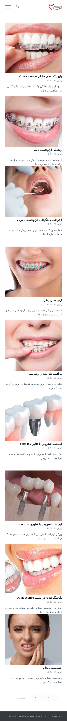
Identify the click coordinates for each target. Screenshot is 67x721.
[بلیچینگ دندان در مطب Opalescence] (33, 569)
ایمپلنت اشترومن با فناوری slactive (40, 524)
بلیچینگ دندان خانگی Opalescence (40, 76)
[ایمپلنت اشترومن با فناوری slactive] (33, 496)
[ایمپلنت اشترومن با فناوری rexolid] (33, 415)
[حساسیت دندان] (33, 639)
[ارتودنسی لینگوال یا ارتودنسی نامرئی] (33, 191)
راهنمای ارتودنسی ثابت (48, 150)
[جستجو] (17, 7)
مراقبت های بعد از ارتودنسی (45, 374)
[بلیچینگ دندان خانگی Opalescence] (33, 48)
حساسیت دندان (52, 668)
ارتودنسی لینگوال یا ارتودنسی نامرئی (39, 220)
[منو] (9, 7)
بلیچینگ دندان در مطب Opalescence (39, 598)
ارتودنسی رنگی (52, 300)
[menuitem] (17, 7)
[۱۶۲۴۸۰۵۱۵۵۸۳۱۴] (39, 7)
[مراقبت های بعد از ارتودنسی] (33, 345)
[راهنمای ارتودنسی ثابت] (33, 121)
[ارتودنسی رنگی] (33, 272)
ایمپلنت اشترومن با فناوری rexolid (41, 444)
